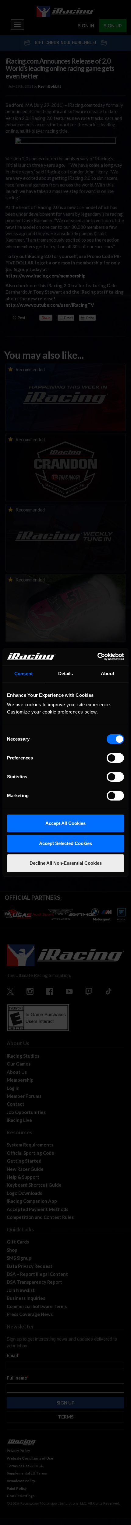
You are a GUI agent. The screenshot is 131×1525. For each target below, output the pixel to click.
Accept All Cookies (65, 823)
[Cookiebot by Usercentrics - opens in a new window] (97, 657)
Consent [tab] (23, 673)
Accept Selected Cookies (65, 843)
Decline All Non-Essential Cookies (66, 863)
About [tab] (107, 673)
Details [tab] (65, 673)
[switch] (115, 758)
